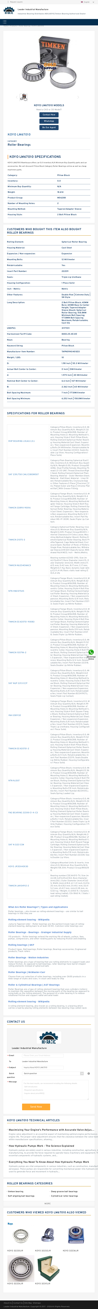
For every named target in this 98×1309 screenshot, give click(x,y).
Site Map (28, 1303)
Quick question (11, 1075)
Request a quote (16, 2)
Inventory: (13, 181)
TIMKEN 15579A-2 (17, 652)
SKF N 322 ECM (16, 844)
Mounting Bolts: (15, 259)
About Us (8, 1303)
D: (8, 363)
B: (8, 387)
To (10, 1061)
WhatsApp (49, 121)
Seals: (10, 277)
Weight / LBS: (14, 357)
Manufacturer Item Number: (21, 351)
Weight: (11, 192)
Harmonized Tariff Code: (19, 334)
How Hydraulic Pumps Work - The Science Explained (41, 1146)
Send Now (36, 1107)
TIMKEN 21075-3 (16, 540)
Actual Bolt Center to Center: (21, 369)
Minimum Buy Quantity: (19, 186)
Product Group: (15, 198)
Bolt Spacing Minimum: (18, 398)
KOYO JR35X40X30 (18, 866)
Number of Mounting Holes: (21, 203)
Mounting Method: (17, 209)
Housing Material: (16, 248)
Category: (12, 175)
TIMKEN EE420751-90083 (21, 622)
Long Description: (16, 302)
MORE (48, 1203)
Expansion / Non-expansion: (21, 253)
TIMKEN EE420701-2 (18, 748)
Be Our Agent (49, 127)
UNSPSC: (11, 328)
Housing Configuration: (18, 283)
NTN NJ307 (14, 780)
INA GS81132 (14, 715)
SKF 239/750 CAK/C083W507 (23, 474)
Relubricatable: (15, 265)
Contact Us (18, 1303)
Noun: (10, 340)
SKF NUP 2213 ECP (17, 683)
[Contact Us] (91, 654)
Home (6, 26)
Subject (12, 1067)
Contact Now (49, 115)
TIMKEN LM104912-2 (18, 886)
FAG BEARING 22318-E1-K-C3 (23, 812)
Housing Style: (15, 214)
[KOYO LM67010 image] (49, 62)
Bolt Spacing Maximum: (19, 393)
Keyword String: (15, 346)
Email (11, 1055)
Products (13, 26)
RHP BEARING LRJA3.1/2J (21, 441)
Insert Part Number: (17, 271)
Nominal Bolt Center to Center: (22, 381)
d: (8, 375)
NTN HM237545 (16, 591)
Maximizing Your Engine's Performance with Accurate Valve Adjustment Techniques (52, 1130)
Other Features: (15, 295)
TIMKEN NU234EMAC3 (19, 565)
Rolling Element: (15, 242)
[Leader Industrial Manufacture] (9, 10)
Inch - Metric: (14, 289)
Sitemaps (37, 1303)
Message (12, 1082)
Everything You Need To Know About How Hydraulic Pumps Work (49, 1162)
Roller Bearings (25, 26)
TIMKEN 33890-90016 (19, 508)
